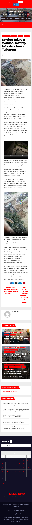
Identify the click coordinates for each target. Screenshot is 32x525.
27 (15, 475)
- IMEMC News (16, 11)
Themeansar (16, 506)
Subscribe (22, 510)
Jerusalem (21, 364)
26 (11, 475)
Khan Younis (7, 349)
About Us (9, 510)
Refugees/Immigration (9, 352)
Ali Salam (18, 341)
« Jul (2, 483)
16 (28, 467)
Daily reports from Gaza (10, 391)
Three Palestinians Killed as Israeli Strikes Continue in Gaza (15, 356)
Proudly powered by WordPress (11, 504)
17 (2, 471)
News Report (14, 36)
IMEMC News (17, 312)
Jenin (14, 332)
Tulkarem (20, 36)
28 (19, 475)
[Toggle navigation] (17, 24)
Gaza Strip (6, 347)
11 (6, 467)
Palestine (6, 334)
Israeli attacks (6, 36)
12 (11, 467)
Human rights (14, 347)
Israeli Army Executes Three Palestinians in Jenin (16, 338)
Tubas (5, 369)
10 (2, 467)
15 (23, 467)
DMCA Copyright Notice (16, 513)
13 (15, 467)
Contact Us (16, 510)
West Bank (26, 36)
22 (24, 471)
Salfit (23, 367)
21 (19, 471)
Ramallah (19, 367)
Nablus (6, 367)
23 (28, 471)
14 (19, 467)
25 (7, 475)
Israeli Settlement (9, 364)
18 (7, 471)
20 (15, 471)
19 (11, 471)
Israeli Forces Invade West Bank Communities (15, 372)
